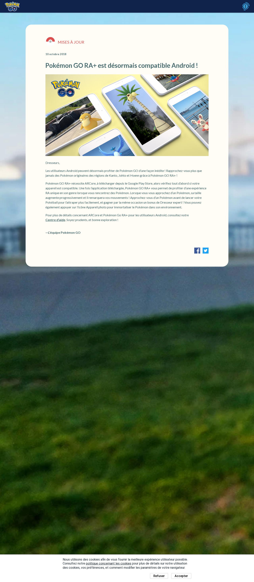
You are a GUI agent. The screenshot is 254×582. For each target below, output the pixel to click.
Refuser (159, 576)
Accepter (181, 576)
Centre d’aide (55, 220)
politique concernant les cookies (108, 563)
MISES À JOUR (71, 42)
